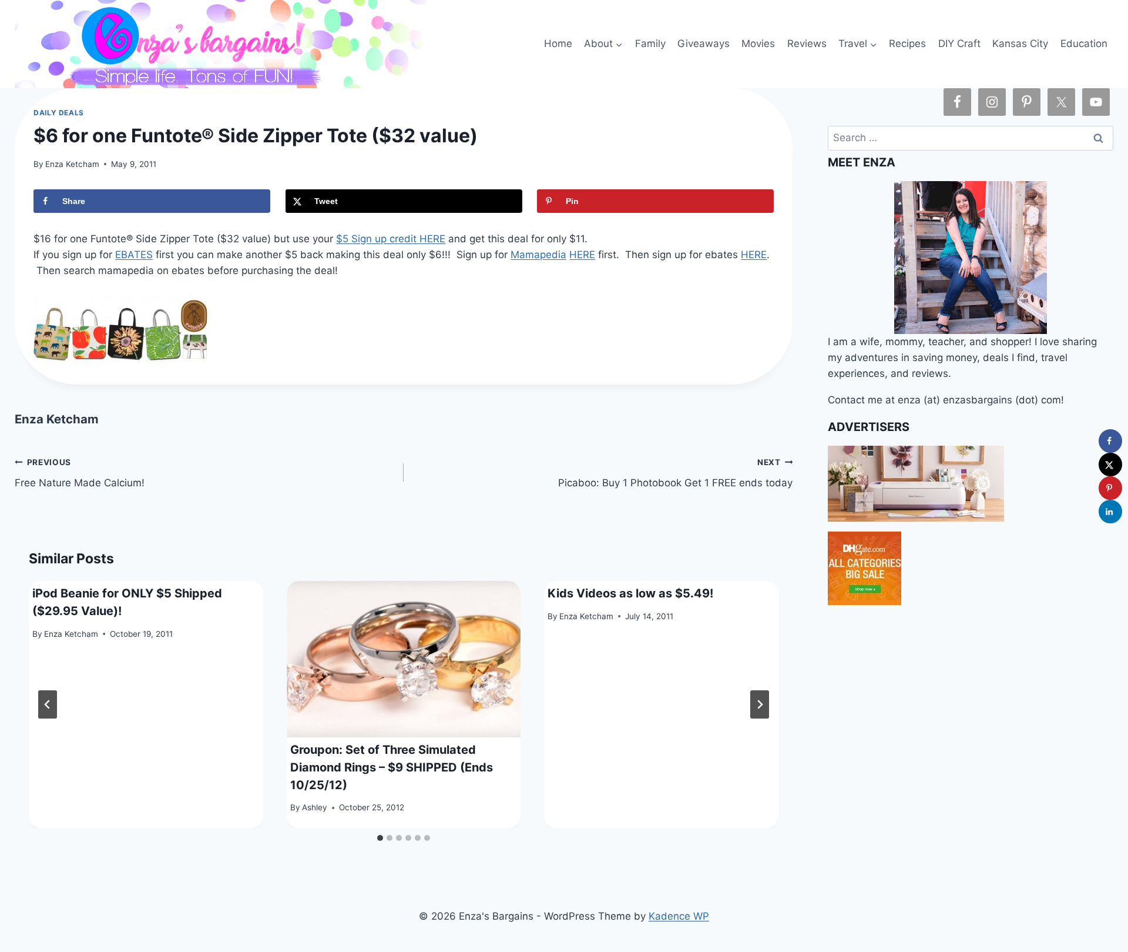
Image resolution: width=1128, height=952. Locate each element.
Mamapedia (538, 254)
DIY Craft (959, 43)
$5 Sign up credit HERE (390, 239)
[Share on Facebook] (1110, 441)
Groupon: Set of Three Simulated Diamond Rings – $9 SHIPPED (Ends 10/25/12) (391, 767)
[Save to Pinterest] (1110, 488)
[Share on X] (1110, 464)
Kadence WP (679, 916)
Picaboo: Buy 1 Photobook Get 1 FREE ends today (675, 473)
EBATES (134, 254)
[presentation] (404, 659)
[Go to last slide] (47, 704)
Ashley (314, 807)
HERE (582, 254)
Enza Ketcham (72, 164)
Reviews (807, 43)
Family (650, 43)
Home (558, 43)
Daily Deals (58, 112)
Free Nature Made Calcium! (80, 473)
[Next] (759, 704)
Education (1083, 43)
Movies (758, 43)
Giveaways (703, 43)
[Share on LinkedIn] (1110, 511)
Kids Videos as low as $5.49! (630, 593)
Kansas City (1020, 43)
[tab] (380, 838)
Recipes (907, 43)
